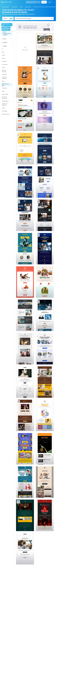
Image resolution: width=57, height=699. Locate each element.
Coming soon (15, 6)
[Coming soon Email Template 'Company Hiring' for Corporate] (25, 215)
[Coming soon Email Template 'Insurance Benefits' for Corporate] (45, 182)
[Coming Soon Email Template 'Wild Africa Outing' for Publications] (45, 448)
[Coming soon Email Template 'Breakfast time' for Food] (45, 282)
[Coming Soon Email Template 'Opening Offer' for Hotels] (25, 515)
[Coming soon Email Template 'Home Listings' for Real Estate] (25, 115)
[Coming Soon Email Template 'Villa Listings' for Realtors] (25, 315)
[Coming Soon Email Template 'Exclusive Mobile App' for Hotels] (45, 415)
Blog (21, 6)
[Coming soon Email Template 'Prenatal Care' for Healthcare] (25, 482)
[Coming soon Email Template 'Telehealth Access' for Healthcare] (45, 348)
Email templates (5, 6)
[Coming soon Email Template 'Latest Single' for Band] (25, 248)
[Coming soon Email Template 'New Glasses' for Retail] (45, 115)
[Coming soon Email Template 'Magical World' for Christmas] (45, 248)
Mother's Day (28, 6)
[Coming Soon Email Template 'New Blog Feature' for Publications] (25, 148)
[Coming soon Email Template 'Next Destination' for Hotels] (45, 148)
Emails (11, 18)
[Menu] (54, 2)
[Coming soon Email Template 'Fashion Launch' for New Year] (45, 482)
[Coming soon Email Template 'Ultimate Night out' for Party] (25, 348)
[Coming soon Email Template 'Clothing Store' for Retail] (25, 549)
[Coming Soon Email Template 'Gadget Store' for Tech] (45, 215)
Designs (5, 18)
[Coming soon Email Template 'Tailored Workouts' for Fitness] (25, 282)
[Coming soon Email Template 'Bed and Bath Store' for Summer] (45, 382)
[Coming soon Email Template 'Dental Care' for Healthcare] (25, 182)
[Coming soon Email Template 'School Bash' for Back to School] (25, 448)
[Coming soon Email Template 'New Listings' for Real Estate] (45, 48)
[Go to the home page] (5, 2)
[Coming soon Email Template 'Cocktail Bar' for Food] (45, 515)
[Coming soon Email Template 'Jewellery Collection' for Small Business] (25, 382)
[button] (11, 38)
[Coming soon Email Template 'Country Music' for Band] (25, 82)
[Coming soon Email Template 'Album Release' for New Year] (25, 415)
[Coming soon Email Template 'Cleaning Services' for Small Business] (45, 82)
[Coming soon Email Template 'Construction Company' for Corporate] (45, 315)
